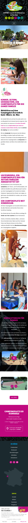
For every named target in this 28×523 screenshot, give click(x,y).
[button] (12, 386)
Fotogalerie (14, 504)
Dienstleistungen (14, 452)
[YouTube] (12, 18)
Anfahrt (14, 499)
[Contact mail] (15, 18)
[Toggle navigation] (14, 23)
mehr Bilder (14, 397)
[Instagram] (9, 18)
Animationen (14, 457)
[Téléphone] (18, 18)
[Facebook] (6, 18)
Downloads (14, 502)
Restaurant (14, 450)
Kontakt (14, 497)
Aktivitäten (14, 455)
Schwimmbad (14, 447)
